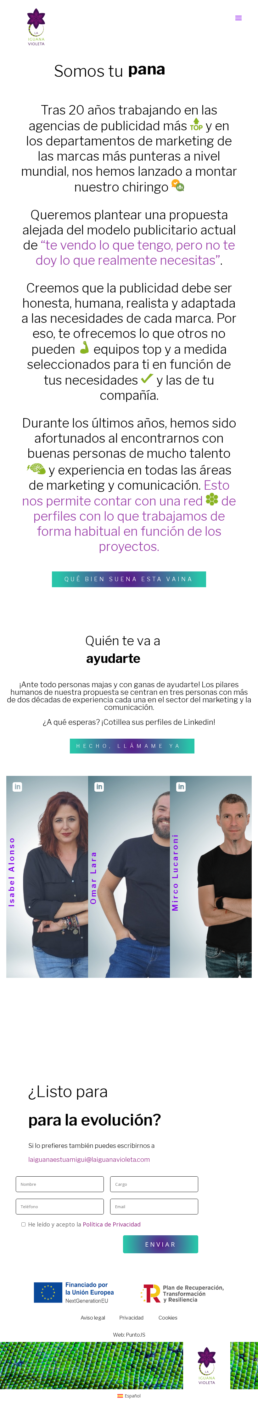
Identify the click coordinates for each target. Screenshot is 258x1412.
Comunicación (219, 786)
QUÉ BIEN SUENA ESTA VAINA (129, 579)
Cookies (168, 1318)
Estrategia (55, 786)
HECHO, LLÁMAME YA (129, 746)
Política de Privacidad (112, 1224)
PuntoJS (135, 1335)
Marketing (136, 786)
